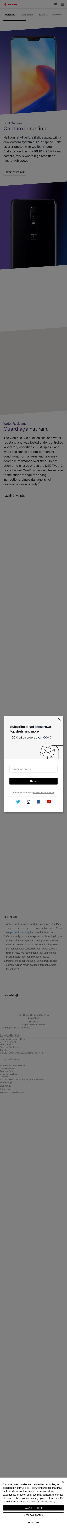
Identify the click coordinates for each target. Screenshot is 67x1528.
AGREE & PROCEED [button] (33, 1515)
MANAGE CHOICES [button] (34, 1507)
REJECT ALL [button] (33, 1522)
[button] (59, 719)
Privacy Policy (47, 1501)
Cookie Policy (28, 1487)
